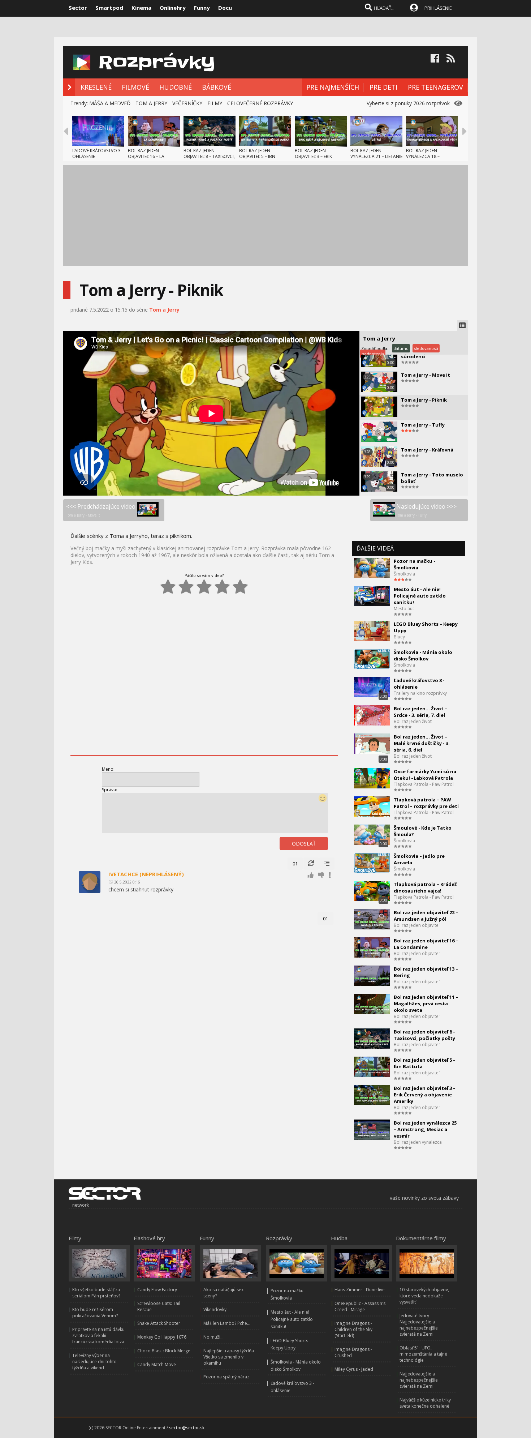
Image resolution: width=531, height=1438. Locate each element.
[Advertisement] (265, 215)
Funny (202, 7)
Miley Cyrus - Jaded (353, 1369)
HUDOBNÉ (175, 87)
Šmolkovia (404, 574)
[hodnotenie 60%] (204, 586)
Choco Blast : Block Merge (163, 1351)
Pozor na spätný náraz (226, 1377)
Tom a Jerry (164, 309)
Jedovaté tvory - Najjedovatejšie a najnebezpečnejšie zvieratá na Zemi (419, 1325)
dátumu (401, 348)
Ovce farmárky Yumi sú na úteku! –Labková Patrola (425, 774)
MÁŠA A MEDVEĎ (109, 103)
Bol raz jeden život (413, 721)
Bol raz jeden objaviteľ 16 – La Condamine (426, 943)
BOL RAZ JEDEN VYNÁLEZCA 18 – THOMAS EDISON (423, 156)
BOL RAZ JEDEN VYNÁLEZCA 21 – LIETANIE (376, 153)
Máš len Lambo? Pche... (226, 1323)
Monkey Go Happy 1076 (161, 1337)
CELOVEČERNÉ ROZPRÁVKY (260, 103)
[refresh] (311, 863)
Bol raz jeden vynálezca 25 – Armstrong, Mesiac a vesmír (425, 1129)
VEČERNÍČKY (187, 103)
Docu (225, 7)
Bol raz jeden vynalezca (418, 1142)
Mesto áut (404, 608)
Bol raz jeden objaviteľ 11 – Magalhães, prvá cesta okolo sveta (426, 1003)
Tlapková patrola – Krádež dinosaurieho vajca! (425, 887)
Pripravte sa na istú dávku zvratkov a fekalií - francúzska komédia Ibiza (98, 1335)
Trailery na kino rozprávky (420, 693)
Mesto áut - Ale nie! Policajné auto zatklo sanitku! (420, 595)
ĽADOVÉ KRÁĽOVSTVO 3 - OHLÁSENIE (97, 153)
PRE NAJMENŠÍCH (332, 87)
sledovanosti (426, 348)
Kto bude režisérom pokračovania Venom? (95, 1312)
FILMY (214, 103)
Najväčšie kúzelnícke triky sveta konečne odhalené (425, 1403)
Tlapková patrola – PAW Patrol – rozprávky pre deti (426, 802)
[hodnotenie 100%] (240, 586)
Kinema (141, 7)
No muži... (213, 1337)
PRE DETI (383, 87)
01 (295, 863)
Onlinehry (173, 7)
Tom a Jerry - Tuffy (423, 424)
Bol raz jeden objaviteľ (417, 925)
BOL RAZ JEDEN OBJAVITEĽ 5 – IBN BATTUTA (257, 156)
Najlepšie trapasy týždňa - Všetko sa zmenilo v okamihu (229, 1357)
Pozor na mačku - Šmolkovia (414, 564)
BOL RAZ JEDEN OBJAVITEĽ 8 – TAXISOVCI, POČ (209, 156)
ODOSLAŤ (304, 843)
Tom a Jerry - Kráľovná (427, 449)
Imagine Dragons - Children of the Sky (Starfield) (353, 1329)
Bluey (399, 637)
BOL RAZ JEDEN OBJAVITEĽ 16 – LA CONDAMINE (146, 156)
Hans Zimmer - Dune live (359, 1290)
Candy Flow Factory (157, 1290)
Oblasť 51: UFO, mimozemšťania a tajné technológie (423, 1354)
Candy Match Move (156, 1364)
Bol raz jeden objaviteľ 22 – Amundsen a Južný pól (426, 915)
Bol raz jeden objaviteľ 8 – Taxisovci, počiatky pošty (425, 1034)
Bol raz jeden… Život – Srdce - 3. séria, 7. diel (420, 711)
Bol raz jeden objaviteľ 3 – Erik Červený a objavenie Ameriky (425, 1094)
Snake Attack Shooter (158, 1323)
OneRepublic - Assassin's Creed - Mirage (359, 1306)
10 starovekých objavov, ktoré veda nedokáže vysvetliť (424, 1296)
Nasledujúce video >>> (426, 510)
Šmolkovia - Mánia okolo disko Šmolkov (423, 655)
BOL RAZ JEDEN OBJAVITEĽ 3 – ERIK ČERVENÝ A (313, 156)
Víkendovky (214, 1309)
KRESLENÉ (96, 87)
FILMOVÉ (135, 87)
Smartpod (109, 7)
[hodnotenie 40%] (186, 586)
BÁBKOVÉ (216, 87)
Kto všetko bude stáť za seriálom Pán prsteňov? (96, 1293)
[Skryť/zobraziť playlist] (462, 325)
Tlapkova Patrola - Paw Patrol (424, 784)
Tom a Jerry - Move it (425, 375)
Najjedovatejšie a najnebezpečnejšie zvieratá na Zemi (419, 1380)
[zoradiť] (326, 863)
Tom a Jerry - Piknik (424, 400)
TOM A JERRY (151, 103)
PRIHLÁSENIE (438, 8)
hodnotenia (373, 353)
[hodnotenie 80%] (222, 586)
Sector (78, 7)
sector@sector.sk (186, 1428)
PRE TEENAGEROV (435, 87)
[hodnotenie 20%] (168, 586)
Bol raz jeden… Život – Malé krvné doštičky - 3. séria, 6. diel (422, 743)
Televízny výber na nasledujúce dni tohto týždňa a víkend (94, 1361)
